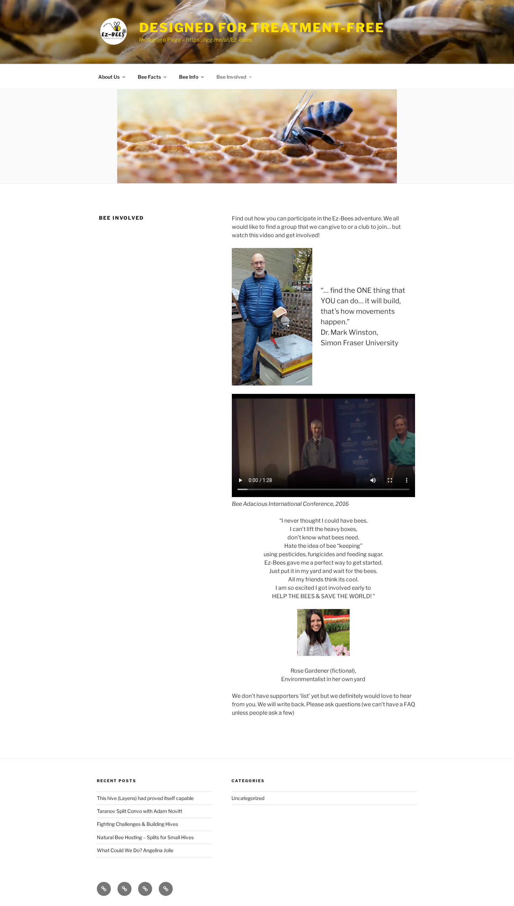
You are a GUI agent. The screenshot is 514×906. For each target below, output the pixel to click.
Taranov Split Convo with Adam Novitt (139, 811)
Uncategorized (247, 798)
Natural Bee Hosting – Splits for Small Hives (145, 837)
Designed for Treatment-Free (262, 27)
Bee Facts (149, 77)
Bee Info (188, 77)
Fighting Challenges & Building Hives (137, 824)
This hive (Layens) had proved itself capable (145, 798)
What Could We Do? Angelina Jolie (135, 850)
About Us (109, 77)
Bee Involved (231, 77)
